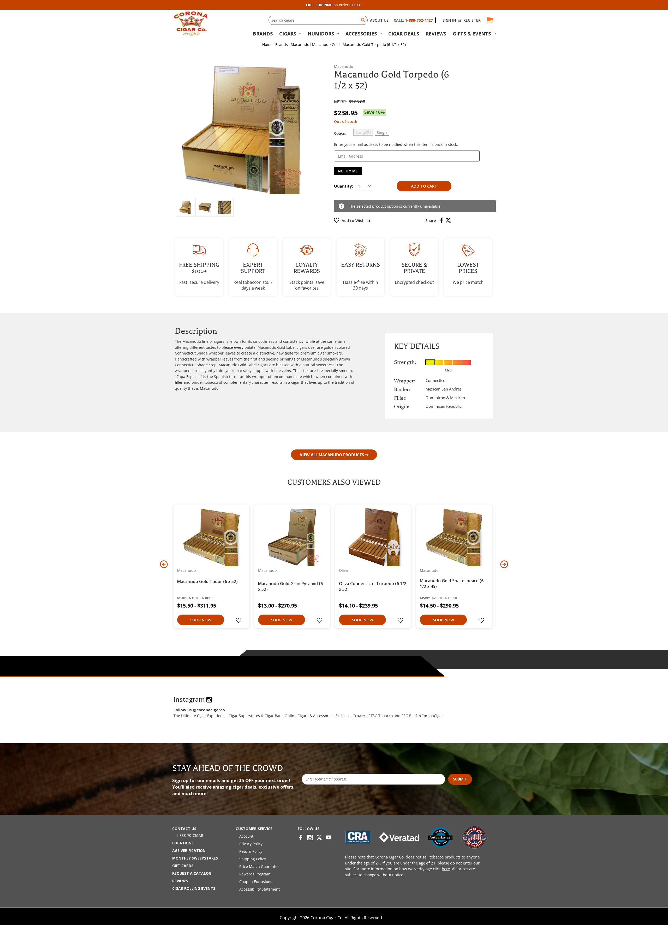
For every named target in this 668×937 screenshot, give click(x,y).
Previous (164, 564)
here (446, 868)
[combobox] (318, 20)
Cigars (287, 34)
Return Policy (250, 851)
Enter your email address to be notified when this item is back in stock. (396, 144)
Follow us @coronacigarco (199, 709)
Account (246, 836)
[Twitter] (448, 220)
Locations (183, 842)
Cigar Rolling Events (193, 888)
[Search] (363, 20)
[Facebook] (441, 220)
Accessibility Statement (259, 889)
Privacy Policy (251, 843)
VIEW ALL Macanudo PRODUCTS (332, 454)
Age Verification (189, 850)
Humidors (321, 34)
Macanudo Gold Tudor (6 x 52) (207, 581)
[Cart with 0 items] (489, 20)
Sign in (449, 20)
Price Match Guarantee (259, 866)
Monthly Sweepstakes (195, 858)
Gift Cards (182, 865)
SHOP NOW (200, 619)
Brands (263, 34)
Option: (340, 133)
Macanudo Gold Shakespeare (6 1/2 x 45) (452, 583)
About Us (379, 20)
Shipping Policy (252, 858)
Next (504, 564)
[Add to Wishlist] (239, 621)
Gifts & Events (472, 34)
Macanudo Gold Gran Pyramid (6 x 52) (290, 586)
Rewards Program (254, 874)
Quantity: (343, 186)
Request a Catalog (191, 873)
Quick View (209, 537)
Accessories (361, 34)
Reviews (436, 34)
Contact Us (184, 828)
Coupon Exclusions (255, 881)
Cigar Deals (403, 34)
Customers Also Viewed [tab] (334, 482)
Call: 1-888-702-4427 (413, 20)
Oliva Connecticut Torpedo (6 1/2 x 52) (372, 586)
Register (472, 20)
